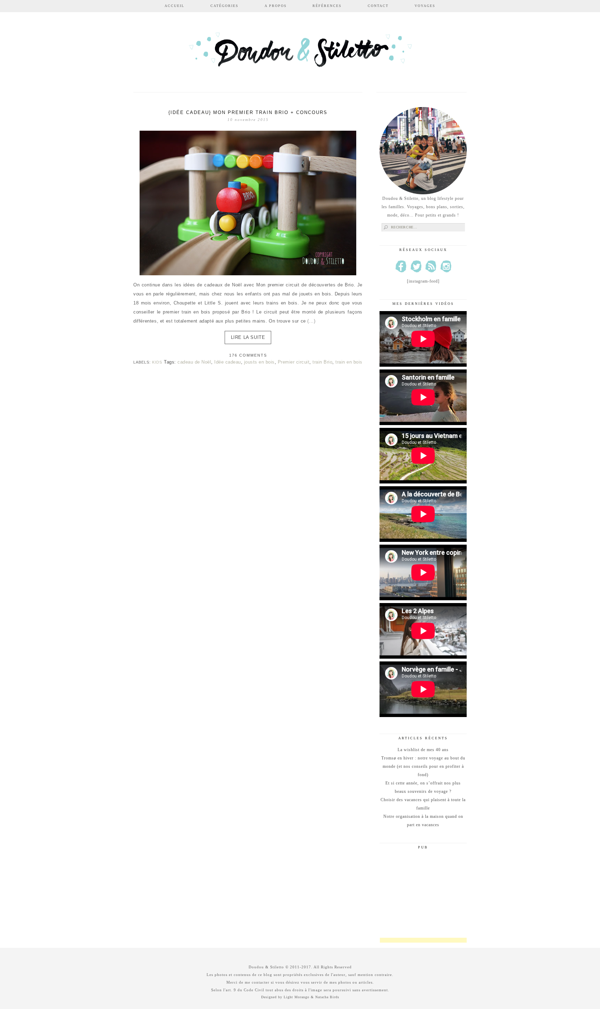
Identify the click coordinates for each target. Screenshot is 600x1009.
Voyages (425, 6)
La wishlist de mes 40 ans (423, 749)
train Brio (322, 362)
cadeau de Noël (194, 362)
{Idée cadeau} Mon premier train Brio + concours (247, 112)
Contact (378, 6)
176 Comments (248, 355)
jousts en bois (259, 362)
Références (327, 6)
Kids (157, 362)
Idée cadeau (227, 362)
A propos (276, 6)
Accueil (174, 6)
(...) (311, 321)
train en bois (348, 362)
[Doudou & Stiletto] (300, 53)
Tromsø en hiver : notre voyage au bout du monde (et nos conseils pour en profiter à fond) (423, 766)
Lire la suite (248, 337)
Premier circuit (294, 362)
